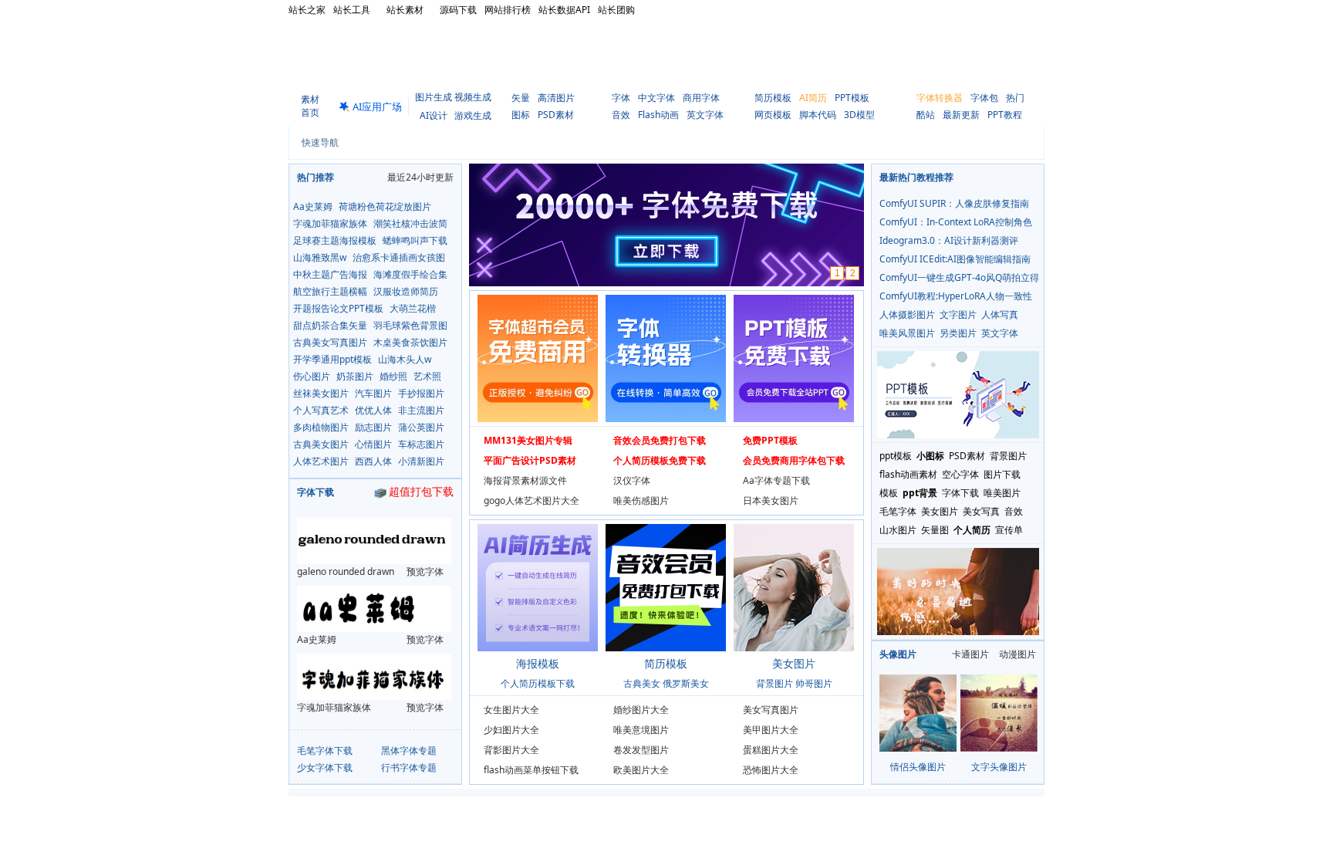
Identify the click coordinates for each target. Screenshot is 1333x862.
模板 (888, 492)
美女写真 (981, 511)
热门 (1015, 97)
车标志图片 (421, 444)
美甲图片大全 (770, 729)
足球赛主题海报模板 (334, 240)
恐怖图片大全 (770, 769)
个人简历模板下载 (538, 683)
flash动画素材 (908, 474)
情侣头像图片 (918, 766)
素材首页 (310, 106)
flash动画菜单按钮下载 (531, 769)
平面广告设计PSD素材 (530, 460)
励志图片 (373, 427)
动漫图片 (1017, 654)
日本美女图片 (770, 500)
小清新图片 (421, 461)
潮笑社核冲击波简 (410, 223)
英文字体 (705, 114)
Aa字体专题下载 (776, 480)
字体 (621, 97)
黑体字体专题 (409, 750)
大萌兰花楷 (413, 308)
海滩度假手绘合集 (410, 274)
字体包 (984, 97)
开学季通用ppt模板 (332, 359)
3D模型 (859, 114)
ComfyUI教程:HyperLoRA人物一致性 (955, 296)
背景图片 (774, 683)
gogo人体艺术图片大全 (531, 500)
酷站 (925, 114)
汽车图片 (373, 393)
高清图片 (556, 97)
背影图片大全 (511, 749)
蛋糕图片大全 (770, 749)
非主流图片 (421, 410)
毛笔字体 (897, 511)
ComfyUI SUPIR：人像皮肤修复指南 (954, 203)
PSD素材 (556, 114)
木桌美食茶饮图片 (410, 342)
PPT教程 (1004, 114)
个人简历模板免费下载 (659, 460)
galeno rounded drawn (345, 571)
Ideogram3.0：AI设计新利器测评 (948, 240)
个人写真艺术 (321, 410)
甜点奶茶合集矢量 (330, 325)
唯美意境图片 (641, 729)
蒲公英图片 (421, 427)
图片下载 (1002, 474)
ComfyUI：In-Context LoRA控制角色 (955, 221)
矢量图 (935, 529)
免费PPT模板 (770, 440)
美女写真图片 (770, 709)
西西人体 (373, 461)
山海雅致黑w (319, 257)
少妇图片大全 (511, 729)
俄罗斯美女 (686, 683)
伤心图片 (311, 376)
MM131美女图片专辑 (528, 440)
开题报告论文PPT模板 (338, 308)
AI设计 (433, 115)
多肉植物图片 (321, 427)
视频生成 (472, 96)
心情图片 (373, 444)
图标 (520, 114)
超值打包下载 (421, 492)
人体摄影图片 (907, 314)
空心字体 (960, 474)
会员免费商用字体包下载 (794, 460)
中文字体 (656, 97)
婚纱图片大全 (641, 709)
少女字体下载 (325, 767)
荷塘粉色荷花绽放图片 (385, 206)
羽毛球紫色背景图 (410, 325)
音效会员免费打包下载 (659, 440)
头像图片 (897, 654)
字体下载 (315, 492)
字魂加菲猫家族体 (330, 223)
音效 (621, 114)
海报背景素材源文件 (525, 480)
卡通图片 (970, 654)
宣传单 (1009, 529)
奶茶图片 (354, 376)
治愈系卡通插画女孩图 (399, 257)
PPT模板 (852, 97)
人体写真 (999, 314)
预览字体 (425, 571)
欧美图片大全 (641, 769)
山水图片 (897, 529)
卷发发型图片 (641, 749)
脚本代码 (817, 114)
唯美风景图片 (907, 333)
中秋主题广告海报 (330, 274)
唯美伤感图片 (641, 500)
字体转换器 (939, 97)
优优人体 (373, 410)
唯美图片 (1002, 492)
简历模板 (772, 97)
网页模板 (772, 114)
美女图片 (939, 511)
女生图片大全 (511, 709)
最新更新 (961, 114)
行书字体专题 (409, 767)
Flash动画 (658, 114)
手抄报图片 (421, 393)
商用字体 (701, 97)
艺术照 (427, 376)
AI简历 (813, 97)
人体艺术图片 (321, 461)
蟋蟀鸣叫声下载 (415, 240)
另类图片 (958, 333)
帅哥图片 (813, 683)
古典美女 (641, 683)
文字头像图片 (999, 766)
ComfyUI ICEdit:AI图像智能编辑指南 (955, 258)
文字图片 (958, 314)
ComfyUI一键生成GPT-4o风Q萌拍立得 (959, 277)
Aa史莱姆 (312, 206)
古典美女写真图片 (330, 342)
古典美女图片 (321, 444)
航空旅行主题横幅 (330, 291)
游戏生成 (472, 115)
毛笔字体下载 (325, 750)
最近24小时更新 (420, 177)
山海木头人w (404, 359)
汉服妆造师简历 (405, 291)
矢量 (520, 97)
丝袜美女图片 (321, 393)
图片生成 (433, 96)
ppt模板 (895, 455)
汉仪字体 (631, 480)
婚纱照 (393, 376)
